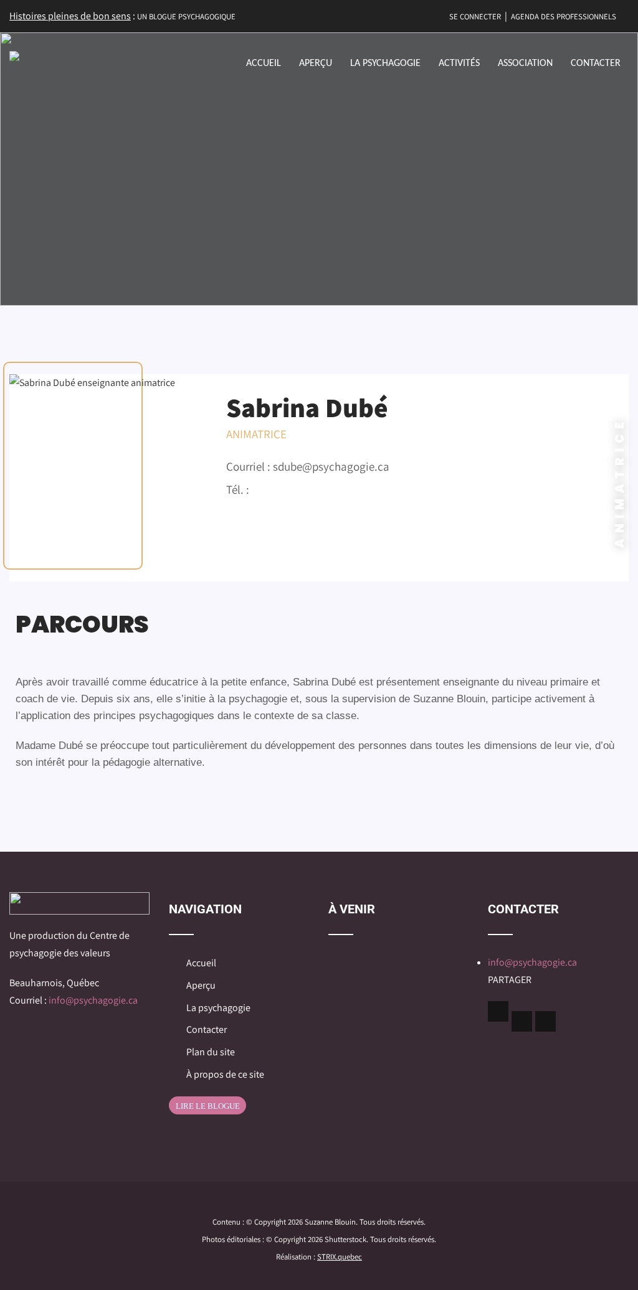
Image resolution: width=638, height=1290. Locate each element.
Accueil (201, 962)
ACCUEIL (263, 63)
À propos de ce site (225, 1074)
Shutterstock (345, 1239)
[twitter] (522, 1021)
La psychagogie (218, 1007)
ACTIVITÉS (459, 63)
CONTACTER (596, 63)
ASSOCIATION (525, 63)
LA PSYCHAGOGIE (385, 63)
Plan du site (210, 1051)
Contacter (206, 1029)
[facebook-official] (498, 1011)
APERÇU (315, 63)
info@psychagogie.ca (93, 1000)
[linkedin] (545, 1021)
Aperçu (201, 985)
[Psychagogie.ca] (14, 56)
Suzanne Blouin (330, 1222)
